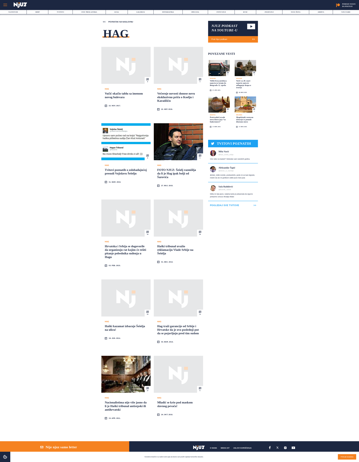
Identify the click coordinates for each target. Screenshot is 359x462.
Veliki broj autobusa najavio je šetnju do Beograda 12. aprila (218, 83)
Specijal (195, 12)
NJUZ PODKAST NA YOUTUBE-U (225, 28)
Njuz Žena (295, 12)
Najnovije (13, 12)
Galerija (140, 12)
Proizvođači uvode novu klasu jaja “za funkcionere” (218, 119)
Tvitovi (60, 12)
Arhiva (321, 12)
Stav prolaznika (89, 12)
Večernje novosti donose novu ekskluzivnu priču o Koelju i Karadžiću (176, 97)
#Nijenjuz (269, 12)
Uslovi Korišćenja (242, 448)
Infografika (168, 12)
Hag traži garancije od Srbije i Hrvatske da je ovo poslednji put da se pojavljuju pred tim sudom (178, 329)
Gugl (116, 12)
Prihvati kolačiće (347, 457)
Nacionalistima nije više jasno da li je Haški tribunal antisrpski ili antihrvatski (126, 406)
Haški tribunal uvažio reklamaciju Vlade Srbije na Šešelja (175, 250)
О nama (213, 448)
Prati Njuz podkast (219, 39)
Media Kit (225, 448)
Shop (37, 12)
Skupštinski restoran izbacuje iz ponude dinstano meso (244, 119)
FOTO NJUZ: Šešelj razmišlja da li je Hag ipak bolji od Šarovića (176, 173)
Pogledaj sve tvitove (224, 205)
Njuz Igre (345, 12)
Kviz (245, 12)
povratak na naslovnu (120, 22)
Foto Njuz (221, 12)
